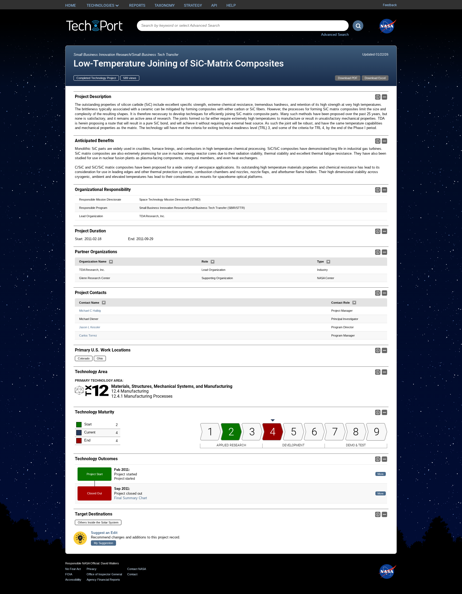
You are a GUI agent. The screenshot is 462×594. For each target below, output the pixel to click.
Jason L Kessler (89, 327)
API (214, 5)
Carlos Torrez (88, 335)
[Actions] (111, 262)
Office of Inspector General (104, 574)
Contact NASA (136, 568)
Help (231, 5)
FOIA (68, 574)
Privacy (92, 568)
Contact (132, 574)
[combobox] (243, 25)
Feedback (390, 5)
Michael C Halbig (90, 310)
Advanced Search (335, 35)
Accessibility (73, 579)
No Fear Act (73, 568)
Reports (137, 5)
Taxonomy (165, 5)
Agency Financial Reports (103, 579)
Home (70, 5)
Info (377, 97)
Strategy (193, 5)
